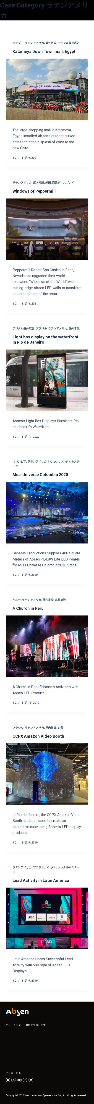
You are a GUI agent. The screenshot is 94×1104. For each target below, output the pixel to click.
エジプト (18, 43)
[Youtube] (19, 1080)
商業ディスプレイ (63, 182)
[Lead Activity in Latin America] (47, 918)
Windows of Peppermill (34, 191)
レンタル (53, 461)
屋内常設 (38, 182)
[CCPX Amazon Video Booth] (47, 774)
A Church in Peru (28, 608)
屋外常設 (50, 43)
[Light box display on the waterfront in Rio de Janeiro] (47, 380)
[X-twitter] (13, 1080)
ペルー (17, 599)
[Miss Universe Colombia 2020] (47, 512)
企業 (60, 727)
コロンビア (19, 461)
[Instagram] (25, 1080)
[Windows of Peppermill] (47, 229)
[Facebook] (8, 1080)
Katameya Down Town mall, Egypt (44, 51)
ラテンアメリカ (34, 43)
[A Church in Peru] (47, 646)
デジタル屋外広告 (69, 43)
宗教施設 (60, 599)
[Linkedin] (31, 1080)
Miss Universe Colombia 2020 (40, 474)
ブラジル (41, 328)
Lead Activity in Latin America (41, 880)
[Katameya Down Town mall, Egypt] (47, 89)
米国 (48, 182)
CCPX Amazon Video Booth (38, 736)
